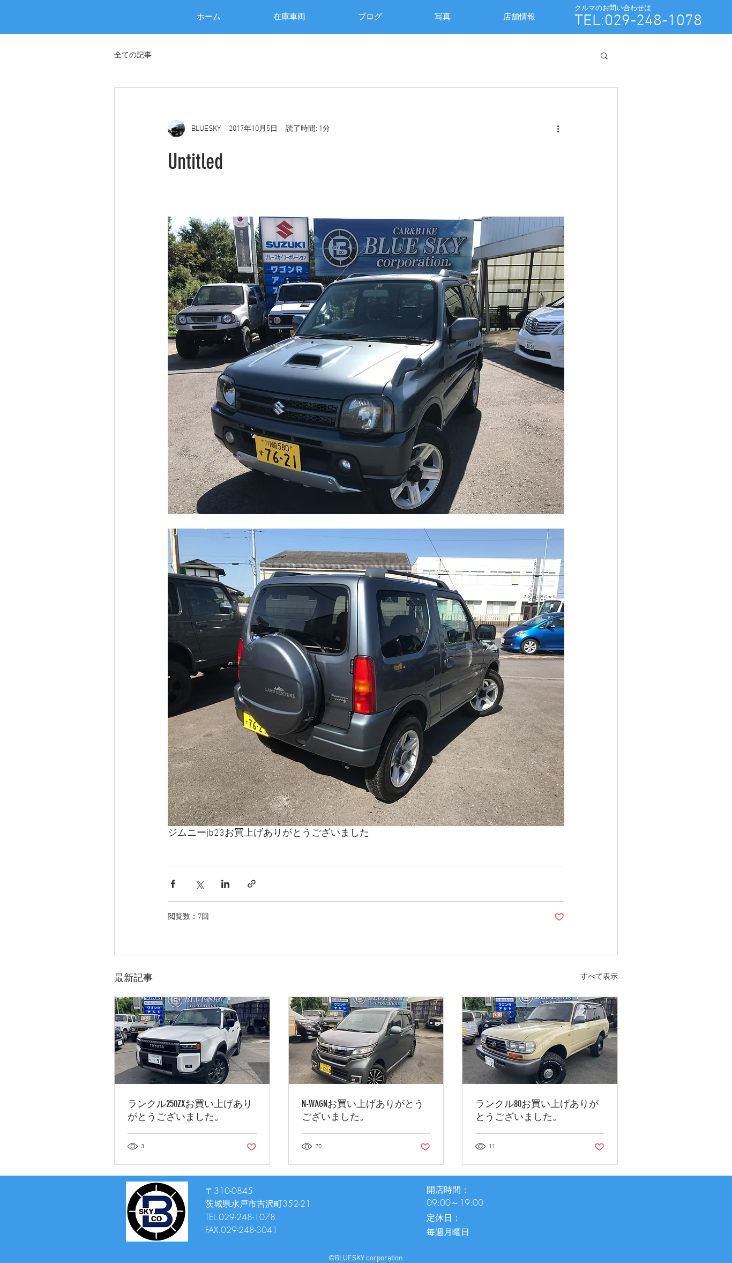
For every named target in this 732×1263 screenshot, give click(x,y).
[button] (604, 55)
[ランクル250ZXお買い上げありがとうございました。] (192, 1040)
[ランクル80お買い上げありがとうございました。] (539, 1040)
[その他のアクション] (557, 128)
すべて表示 (599, 977)
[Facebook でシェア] (173, 884)
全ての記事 (133, 55)
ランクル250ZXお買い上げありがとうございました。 (190, 1110)
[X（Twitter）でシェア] (199, 884)
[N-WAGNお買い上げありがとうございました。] (366, 1040)
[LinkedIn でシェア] (225, 884)
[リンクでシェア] (252, 884)
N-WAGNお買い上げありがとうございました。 (363, 1110)
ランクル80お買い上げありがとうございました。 (537, 1110)
